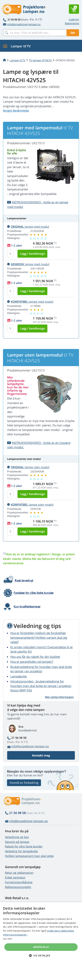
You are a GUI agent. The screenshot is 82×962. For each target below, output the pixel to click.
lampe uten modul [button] (30, 467)
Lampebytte (18, 676)
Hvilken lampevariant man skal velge (29, 856)
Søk (72, 32)
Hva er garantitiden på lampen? (31, 662)
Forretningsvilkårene (18, 882)
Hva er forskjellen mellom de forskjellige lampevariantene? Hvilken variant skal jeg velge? (38, 637)
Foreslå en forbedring (24, 783)
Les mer (7, 938)
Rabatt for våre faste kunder (24, 846)
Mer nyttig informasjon (59, 697)
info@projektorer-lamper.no (24, 24)
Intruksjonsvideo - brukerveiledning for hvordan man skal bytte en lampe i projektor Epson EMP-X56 (40, 685)
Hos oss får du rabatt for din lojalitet (35, 657)
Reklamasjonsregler (18, 887)
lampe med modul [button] (30, 226)
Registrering (72, 23)
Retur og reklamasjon (19, 872)
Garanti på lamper (17, 842)
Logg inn (74, 19)
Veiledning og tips (17, 837)
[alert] (41, 932)
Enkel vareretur (15, 877)
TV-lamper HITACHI (40, 60)
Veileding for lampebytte (21, 851)
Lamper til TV (17, 60)
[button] (41, 955)
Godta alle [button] (41, 947)
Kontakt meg (41, 755)
